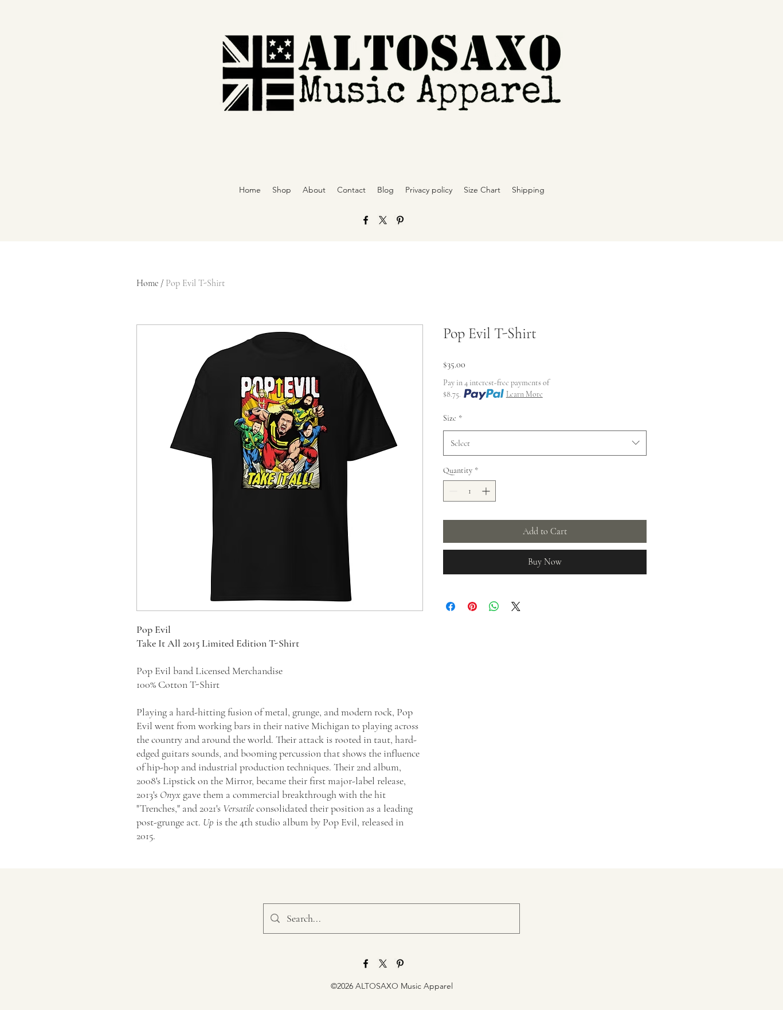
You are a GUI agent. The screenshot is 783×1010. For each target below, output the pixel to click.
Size (452, 418)
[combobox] (545, 443)
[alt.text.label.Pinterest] (400, 220)
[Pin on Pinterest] (472, 606)
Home (147, 283)
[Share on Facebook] (450, 606)
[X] (383, 220)
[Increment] (487, 491)
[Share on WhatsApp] (494, 606)
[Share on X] (516, 606)
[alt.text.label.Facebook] (365, 220)
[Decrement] (452, 491)
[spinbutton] (469, 491)
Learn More (524, 394)
